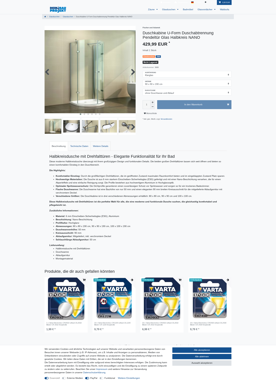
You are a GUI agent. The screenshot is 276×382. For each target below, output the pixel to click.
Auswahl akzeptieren (202, 363)
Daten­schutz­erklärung (94, 372)
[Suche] (206, 2)
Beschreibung (59, 146)
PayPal (93, 378)
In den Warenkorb (193, 104)
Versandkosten (166, 119)
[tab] (58, 146)
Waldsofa (224, 9)
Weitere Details (100, 146)
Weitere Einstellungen (129, 378)
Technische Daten (79, 146)
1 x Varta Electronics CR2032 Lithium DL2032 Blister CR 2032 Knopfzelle (64, 324)
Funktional (109, 378)
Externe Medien (75, 378)
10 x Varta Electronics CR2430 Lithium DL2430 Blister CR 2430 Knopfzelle (208, 324)
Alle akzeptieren (202, 350)
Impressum (101, 369)
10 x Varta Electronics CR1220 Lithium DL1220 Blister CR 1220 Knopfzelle (112, 324)
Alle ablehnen (202, 356)
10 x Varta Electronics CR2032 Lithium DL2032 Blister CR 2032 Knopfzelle (160, 324)
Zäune (151, 9)
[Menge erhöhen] (152, 102)
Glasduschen (169, 9)
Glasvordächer (205, 9)
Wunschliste (151, 113)
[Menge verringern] (152, 107)
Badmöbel (188, 9)
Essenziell (55, 378)
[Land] (192, 2)
